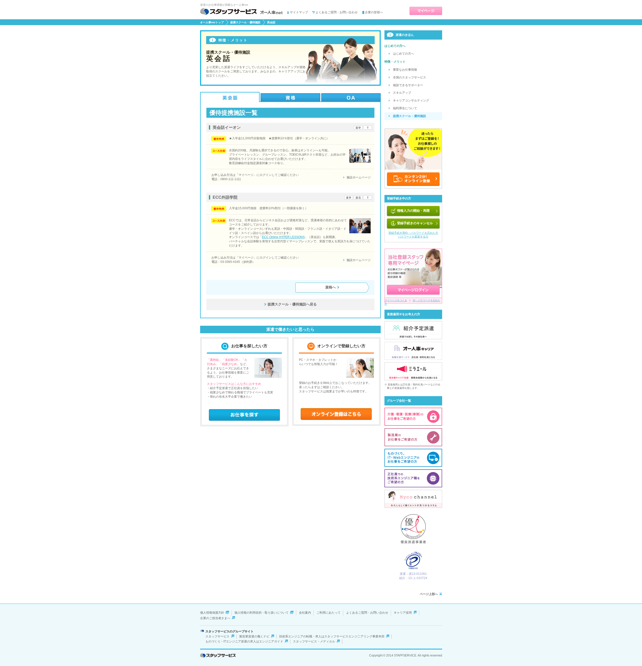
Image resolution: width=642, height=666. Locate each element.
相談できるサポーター (408, 85)
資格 (290, 97)
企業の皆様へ (374, 12)
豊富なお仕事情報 (405, 69)
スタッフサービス (217, 636)
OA (351, 97)
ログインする (413, 290)
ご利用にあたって (328, 612)
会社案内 (305, 612)
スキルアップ (402, 92)
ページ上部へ (429, 594)
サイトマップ (299, 12)
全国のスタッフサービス (409, 77)
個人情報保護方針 (212, 612)
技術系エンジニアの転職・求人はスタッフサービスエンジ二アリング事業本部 (331, 636)
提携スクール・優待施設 (245, 22)
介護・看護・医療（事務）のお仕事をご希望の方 (413, 417)
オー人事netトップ (212, 22)
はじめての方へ (403, 53)
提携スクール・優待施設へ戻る (292, 304)
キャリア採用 (403, 612)
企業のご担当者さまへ (215, 618)
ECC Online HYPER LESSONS (283, 237)
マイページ (426, 11)
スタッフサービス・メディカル (314, 641)
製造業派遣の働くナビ (254, 636)
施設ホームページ (359, 177)
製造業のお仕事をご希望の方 (413, 437)
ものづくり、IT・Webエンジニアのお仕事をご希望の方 (413, 458)
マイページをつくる (395, 300)
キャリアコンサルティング (411, 100)
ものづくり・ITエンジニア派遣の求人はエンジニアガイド (244, 641)
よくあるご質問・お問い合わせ (336, 12)
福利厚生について (405, 108)
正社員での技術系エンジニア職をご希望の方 (413, 478)
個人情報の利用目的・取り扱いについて (261, 612)
